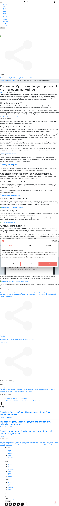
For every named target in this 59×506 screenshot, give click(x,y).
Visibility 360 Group (30, 78)
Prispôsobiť (29, 263)
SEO (4, 6)
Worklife (5, 17)
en (3, 28)
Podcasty (10, 452)
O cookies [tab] (48, 245)
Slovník (10, 455)
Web (4, 15)
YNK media (3, 92)
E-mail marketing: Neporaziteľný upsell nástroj (15, 398)
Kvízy (9, 459)
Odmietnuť (11, 263)
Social (4, 13)
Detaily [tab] (29, 245)
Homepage (11, 482)
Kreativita (22, 78)
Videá (9, 450)
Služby (9, 484)
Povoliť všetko (48, 263)
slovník (5, 19)
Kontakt (10, 491)
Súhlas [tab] (10, 245)
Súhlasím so (18, 499)
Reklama (5, 8)
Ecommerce (6, 10)
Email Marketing (15, 78)
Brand (4, 11)
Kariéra (9, 489)
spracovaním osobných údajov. (21, 499)
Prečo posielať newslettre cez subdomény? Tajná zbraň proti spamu (21, 400)
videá (4, 23)
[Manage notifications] (55, 502)
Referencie (10, 487)
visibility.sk (4, 80)
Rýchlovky (10, 457)
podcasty (5, 21)
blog (9, 80)
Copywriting (7, 78)
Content (5, 4)
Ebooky (10, 453)
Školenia (10, 485)
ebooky (5, 25)
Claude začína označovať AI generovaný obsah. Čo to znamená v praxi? (19, 293)
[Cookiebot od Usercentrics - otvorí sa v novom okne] (51, 241)
